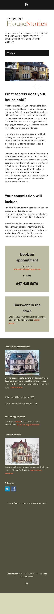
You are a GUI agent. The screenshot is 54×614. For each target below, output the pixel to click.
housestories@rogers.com (27, 269)
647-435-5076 (27, 283)
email (18, 421)
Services (9, 473)
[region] (27, 71)
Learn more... (17, 387)
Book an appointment (28, 424)
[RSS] (27, 5)
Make (17, 573)
